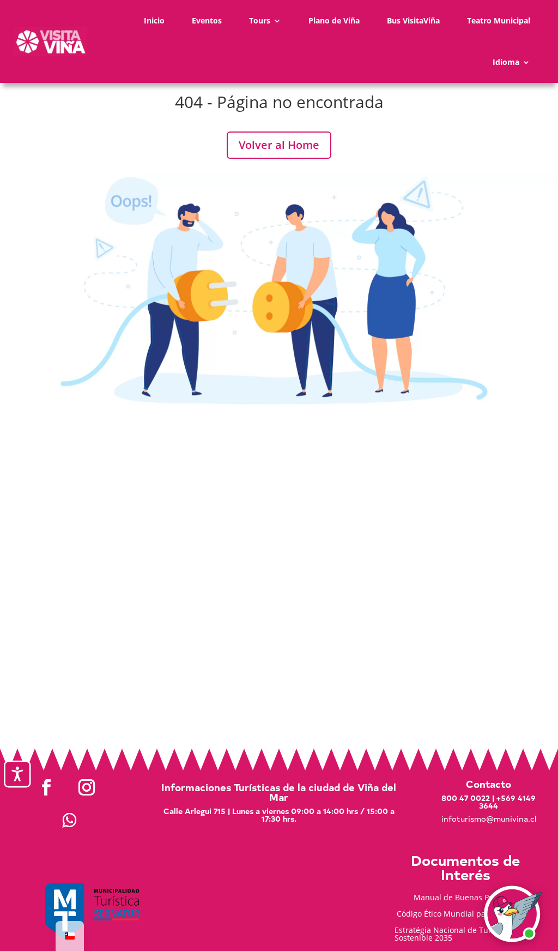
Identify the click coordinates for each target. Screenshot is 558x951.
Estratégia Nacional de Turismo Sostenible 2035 (452, 934)
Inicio (154, 20)
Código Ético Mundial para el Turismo (465, 914)
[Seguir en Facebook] (46, 787)
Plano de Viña (334, 20)
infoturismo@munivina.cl (488, 819)
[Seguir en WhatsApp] (69, 820)
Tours (259, 20)
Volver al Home (279, 144)
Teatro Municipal (498, 20)
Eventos (207, 20)
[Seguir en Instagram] (86, 787)
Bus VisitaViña (413, 20)
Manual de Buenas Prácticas (465, 898)
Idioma (506, 62)
